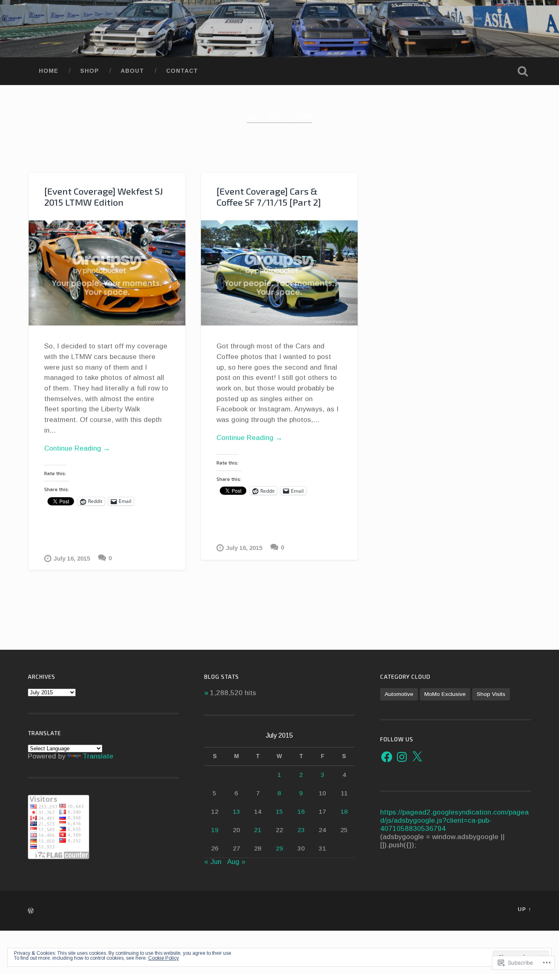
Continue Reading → (77, 448)
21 (257, 829)
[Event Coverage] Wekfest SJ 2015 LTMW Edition (103, 197)
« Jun (212, 862)
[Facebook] (386, 756)
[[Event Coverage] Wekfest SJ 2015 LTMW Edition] (107, 272)
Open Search (523, 71)
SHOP (89, 71)
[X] (417, 756)
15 (279, 811)
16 (301, 811)
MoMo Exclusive (445, 694)
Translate (98, 756)
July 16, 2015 (72, 558)
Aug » (236, 862)
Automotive (399, 694)
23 (301, 829)
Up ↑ (524, 909)
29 (279, 848)
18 (344, 811)
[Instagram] (401, 756)
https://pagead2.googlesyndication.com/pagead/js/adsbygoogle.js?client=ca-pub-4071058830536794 (454, 820)
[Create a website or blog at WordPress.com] (31, 911)
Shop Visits (491, 694)
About (132, 71)
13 (236, 811)
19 (215, 829)
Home (48, 71)
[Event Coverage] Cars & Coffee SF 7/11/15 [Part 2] (268, 197)
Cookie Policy (163, 958)
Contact (182, 71)
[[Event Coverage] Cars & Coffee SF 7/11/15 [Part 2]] (279, 272)
